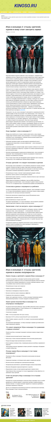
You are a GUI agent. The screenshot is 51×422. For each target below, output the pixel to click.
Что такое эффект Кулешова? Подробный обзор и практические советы (29, 413)
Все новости (4, 12)
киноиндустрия (17, 12)
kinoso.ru (25, 5)
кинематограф (31, 12)
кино (10, 12)
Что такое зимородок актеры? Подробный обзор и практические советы (13, 413)
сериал (24, 12)
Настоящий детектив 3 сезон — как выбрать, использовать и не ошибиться (46, 413)
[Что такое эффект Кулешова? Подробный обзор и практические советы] (22, 412)
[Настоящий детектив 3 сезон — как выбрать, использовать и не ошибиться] (38, 412)
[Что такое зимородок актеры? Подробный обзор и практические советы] (5, 412)
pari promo (22, 109)
